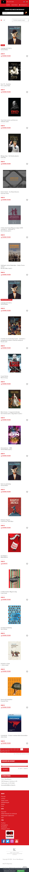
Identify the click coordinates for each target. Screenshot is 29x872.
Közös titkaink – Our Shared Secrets (10, 192)
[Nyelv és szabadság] (14, 471)
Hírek (2, 806)
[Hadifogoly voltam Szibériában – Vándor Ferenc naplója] (14, 252)
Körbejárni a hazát (5, 664)
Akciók (3, 804)
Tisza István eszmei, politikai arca (9, 121)
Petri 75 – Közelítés (6, 85)
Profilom (3, 823)
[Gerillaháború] (14, 543)
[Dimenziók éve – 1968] (14, 435)
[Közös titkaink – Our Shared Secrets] (14, 179)
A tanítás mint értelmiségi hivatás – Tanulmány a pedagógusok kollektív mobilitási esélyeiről (13, 340)
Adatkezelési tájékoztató (7, 815)
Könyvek (3, 796)
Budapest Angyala (7, 520)
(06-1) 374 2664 (10, 1)
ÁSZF (2, 817)
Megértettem (21, 870)
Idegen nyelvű (4, 800)
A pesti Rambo (4, 377)
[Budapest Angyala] (14, 507)
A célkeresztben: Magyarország (9, 592)
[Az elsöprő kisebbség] (14, 614)
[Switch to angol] (24, 1)
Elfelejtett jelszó (5, 829)
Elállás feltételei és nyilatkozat (9, 813)
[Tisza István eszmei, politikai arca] (14, 107)
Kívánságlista (4, 825)
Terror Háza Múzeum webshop (14, 9)
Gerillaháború (4, 556)
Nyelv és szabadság (6, 484)
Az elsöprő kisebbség (6, 628)
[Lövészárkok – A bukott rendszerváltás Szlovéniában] (14, 722)
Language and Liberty (6, 49)
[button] (26, 12)
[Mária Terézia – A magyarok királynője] (14, 399)
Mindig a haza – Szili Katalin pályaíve (10, 157)
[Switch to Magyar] (27, 1)
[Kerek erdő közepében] (14, 686)
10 (1, 751)
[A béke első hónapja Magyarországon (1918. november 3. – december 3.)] (14, 215)
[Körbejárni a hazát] (14, 650)
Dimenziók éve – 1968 (6, 449)
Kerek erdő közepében (6, 700)
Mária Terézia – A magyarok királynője (11, 413)
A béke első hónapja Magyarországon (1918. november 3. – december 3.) (12, 229)
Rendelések (4, 827)
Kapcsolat (3, 811)
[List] (4, 20)
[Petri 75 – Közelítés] (14, 71)
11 (5, 751)
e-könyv (3, 798)
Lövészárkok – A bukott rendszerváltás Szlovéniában (14, 736)
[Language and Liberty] (14, 35)
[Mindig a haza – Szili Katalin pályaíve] (14, 143)
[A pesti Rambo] (14, 363)
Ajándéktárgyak (5, 802)
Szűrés (5, 769)
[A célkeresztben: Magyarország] (14, 578)
